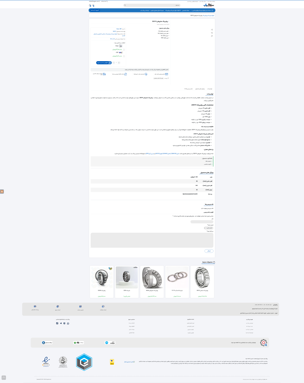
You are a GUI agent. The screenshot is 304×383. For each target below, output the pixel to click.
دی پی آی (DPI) (150, 153)
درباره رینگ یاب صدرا (249, 332)
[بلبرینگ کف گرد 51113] (177, 277)
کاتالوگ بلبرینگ (131, 326)
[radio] (118, 47)
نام (212, 219)
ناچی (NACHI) (175, 153)
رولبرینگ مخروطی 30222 (152, 290)
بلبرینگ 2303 (127, 290)
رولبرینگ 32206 (102, 290)
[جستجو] (125, 5)
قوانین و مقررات (191, 332)
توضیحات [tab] (209, 89)
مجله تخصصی (185, 10)
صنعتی (103, 34)
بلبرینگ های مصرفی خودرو (157, 10)
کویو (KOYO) (158, 153)
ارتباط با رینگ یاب (211, 1)
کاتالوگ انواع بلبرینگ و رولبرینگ (173, 10)
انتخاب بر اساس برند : (119, 43)
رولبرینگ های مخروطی (158, 78)
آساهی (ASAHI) (167, 153)
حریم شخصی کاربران (190, 323)
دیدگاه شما (210, 231)
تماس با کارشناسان (190, 326)
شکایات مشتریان (191, 329)
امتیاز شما (210, 225)
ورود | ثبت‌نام (94, 10)
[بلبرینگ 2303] (127, 277)
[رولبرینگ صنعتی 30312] (202, 277)
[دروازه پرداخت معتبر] (112, 362)
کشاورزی (100, 34)
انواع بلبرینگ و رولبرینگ (208, 15)
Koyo (118, 29)
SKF (121, 29)
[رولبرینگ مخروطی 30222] (152, 277)
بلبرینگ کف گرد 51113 (177, 290)
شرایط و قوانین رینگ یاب (192, 1)
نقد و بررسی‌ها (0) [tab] (188, 89)
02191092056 (104, 1)
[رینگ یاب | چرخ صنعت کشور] (208, 5)
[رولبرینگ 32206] (102, 277)
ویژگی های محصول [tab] (199, 89)
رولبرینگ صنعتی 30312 (202, 290)
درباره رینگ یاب (203, 1)
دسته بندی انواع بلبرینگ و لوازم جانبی (201, 10)
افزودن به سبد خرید (102, 62)
